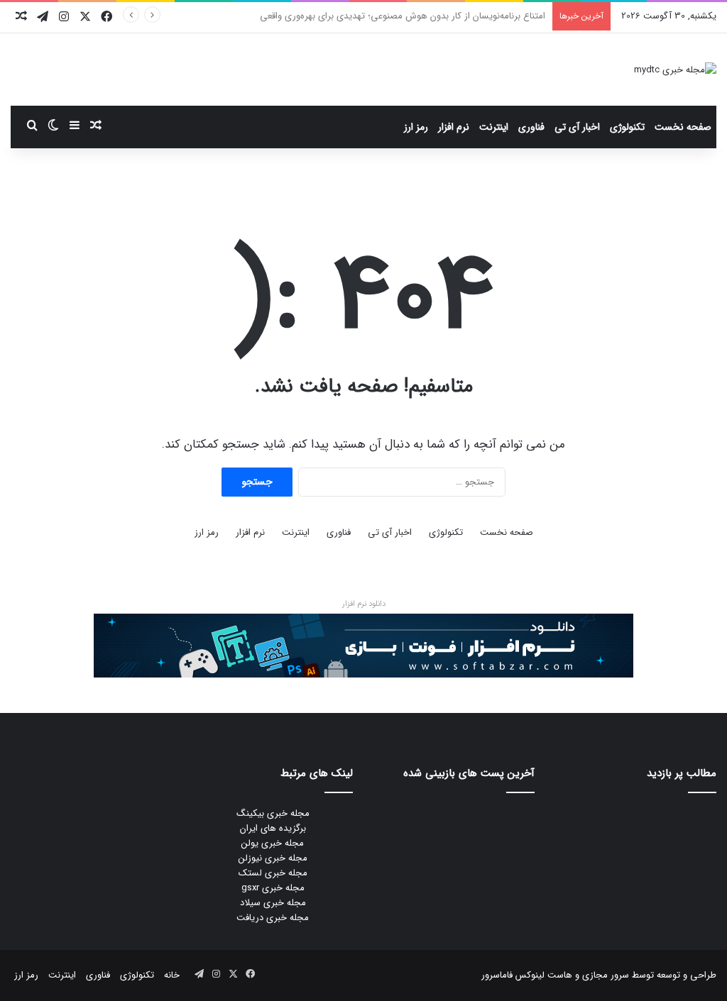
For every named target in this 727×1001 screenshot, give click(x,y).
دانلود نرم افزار (364, 604)
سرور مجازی (605, 975)
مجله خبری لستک (273, 872)
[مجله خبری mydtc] (675, 69)
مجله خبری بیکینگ (273, 813)
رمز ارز (416, 127)
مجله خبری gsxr (273, 887)
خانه (172, 975)
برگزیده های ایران (273, 828)
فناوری (531, 127)
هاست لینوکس (542, 975)
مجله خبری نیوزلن (273, 858)
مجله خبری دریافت (272, 917)
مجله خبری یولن (272, 843)
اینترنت (493, 127)
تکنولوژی (627, 127)
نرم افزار (453, 127)
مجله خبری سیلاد (273, 902)
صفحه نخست (683, 127)
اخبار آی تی (577, 127)
